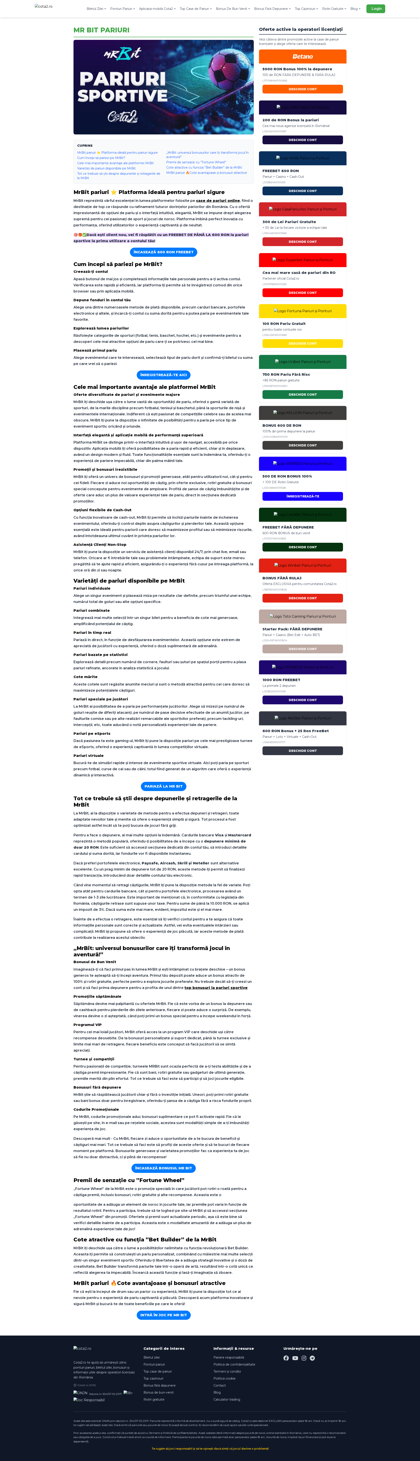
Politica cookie (225, 1378)
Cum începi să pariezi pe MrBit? (101, 158)
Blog (354, 9)
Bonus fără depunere (160, 1385)
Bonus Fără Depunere (271, 9)
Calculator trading (227, 1399)
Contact (220, 1385)
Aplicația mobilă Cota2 (156, 9)
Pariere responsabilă (229, 1357)
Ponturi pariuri (154, 1364)
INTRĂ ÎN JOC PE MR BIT (163, 1315)
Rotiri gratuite (154, 1399)
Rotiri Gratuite (332, 9)
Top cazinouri (153, 1378)
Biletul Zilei (95, 9)
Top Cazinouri (305, 9)
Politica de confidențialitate (234, 1364)
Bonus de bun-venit (159, 1392)
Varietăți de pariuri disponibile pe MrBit (106, 168)
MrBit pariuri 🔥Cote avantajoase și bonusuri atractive (206, 173)
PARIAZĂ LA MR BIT (164, 786)
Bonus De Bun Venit (231, 9)
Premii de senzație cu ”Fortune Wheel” (196, 162)
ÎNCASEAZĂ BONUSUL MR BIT (163, 1168)
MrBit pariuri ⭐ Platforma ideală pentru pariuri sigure (117, 153)
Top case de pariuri (158, 1371)
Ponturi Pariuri (121, 9)
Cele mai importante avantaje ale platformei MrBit (115, 163)
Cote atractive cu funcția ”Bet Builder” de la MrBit (204, 167)
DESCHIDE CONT (303, 89)
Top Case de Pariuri (194, 9)
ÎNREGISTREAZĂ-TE (303, 496)
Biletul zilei (152, 1357)
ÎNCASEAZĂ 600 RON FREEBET (164, 252)
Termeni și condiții (227, 1371)
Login (377, 9)
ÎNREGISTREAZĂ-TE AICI (163, 375)
